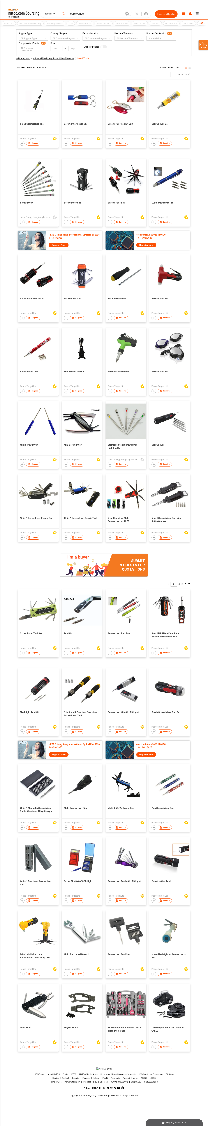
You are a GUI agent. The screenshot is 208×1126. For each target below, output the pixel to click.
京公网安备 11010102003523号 (144, 1082)
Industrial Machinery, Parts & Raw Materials (53, 58)
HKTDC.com (39, 1074)
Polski (105, 1078)
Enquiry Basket (174, 1122)
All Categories (23, 58)
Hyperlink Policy (90, 1082)
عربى (135, 1078)
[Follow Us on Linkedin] (107, 1087)
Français (86, 1078)
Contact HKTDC (69, 1074)
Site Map (104, 1082)
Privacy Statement (72, 1082)
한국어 (144, 1078)
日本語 (153, 1078)
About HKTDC (54, 1074)
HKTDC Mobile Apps (88, 1074)
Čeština (55, 1078)
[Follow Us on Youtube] (118, 1087)
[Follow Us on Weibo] (111, 1087)
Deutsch (65, 1078)
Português (115, 1078)
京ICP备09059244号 (119, 1082)
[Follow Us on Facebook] (100, 1087)
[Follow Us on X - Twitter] (104, 1087)
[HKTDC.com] (104, 1068)
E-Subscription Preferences (151, 1074)
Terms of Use (56, 1082)
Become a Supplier (166, 14)
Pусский (126, 1078)
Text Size (170, 1074)
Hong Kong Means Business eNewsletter (118, 1074)
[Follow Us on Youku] (122, 1087)
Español (75, 1078)
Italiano (96, 1078)
